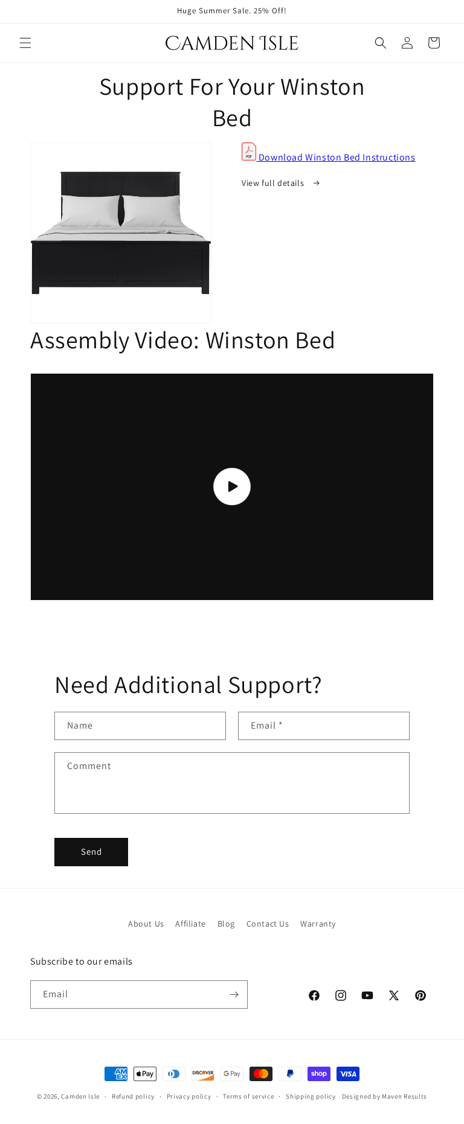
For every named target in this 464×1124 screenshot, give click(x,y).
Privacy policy (189, 1096)
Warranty (318, 923)
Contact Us (267, 923)
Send (91, 851)
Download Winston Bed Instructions (335, 157)
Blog (226, 923)
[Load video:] (232, 487)
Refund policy (133, 1096)
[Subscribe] (234, 994)
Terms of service (248, 1096)
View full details (274, 182)
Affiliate (190, 923)
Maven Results (404, 1096)
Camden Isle (80, 1096)
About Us (146, 923)
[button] (25, 43)
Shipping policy (311, 1096)
